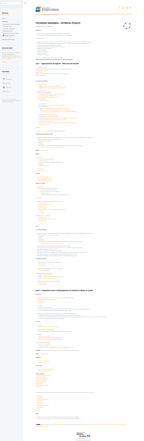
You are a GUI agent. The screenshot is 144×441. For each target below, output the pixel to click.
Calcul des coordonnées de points (44, 180)
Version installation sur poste (45, 204)
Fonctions (39, 403)
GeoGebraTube (40, 302)
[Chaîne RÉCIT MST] (127, 8)
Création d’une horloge (41, 381)
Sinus (40, 270)
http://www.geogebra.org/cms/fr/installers (53, 86)
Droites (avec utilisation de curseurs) (46, 159)
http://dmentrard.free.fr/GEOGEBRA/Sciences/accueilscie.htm (57, 110)
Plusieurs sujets (39, 383)
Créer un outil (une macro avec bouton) (45, 369)
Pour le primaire (40, 407)
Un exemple (70, 347)
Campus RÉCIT (8, 87)
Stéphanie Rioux (16, 55)
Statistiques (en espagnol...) (43, 405)
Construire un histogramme (44, 343)
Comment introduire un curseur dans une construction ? (52, 147)
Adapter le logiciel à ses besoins (44, 370)
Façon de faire (40, 186)
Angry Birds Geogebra (41, 377)
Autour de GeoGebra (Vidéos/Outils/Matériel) (47, 299)
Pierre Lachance (12, 57)
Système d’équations (43, 160)
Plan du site (19, 100)
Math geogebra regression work (43, 375)
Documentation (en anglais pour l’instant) (47, 218)
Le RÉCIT (7, 91)
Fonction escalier (40, 170)
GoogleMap (47, 193)
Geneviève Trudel (5, 57)
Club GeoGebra (40, 301)
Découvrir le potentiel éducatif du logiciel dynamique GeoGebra (52, 119)
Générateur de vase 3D (7, 31)
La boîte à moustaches (43, 345)
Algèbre (38, 402)
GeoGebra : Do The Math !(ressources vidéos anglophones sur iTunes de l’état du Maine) (58, 122)
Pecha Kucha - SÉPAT (7, 26)
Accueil (37, 14)
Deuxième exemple (43, 284)
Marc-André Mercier (7, 58)
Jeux (38, 410)
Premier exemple (42, 282)
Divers (38, 408)
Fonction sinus (40, 168)
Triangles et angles (44, 150)
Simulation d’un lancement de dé (44, 178)
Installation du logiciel (41, 84)
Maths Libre (38, 386)
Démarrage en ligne (41, 90)
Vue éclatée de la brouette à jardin (10, 33)
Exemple (60, 139)
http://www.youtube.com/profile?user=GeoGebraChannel (65, 117)
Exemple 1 (42, 211)
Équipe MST (4, 61)
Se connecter (4, 101)
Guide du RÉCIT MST (43, 103)
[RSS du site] (130, 8)
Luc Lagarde (18, 57)
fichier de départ (47, 140)
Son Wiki (47, 116)
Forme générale (42, 263)
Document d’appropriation (43, 176)
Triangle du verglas (44, 353)
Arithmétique (40, 395)
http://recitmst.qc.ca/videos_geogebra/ (55, 105)
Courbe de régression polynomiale (50, 278)
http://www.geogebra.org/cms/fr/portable (56, 87)
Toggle (25, 3)
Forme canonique (42, 265)
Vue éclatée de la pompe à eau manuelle (11, 24)
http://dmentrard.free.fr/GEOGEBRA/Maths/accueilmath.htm (56, 108)
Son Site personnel (54, 116)
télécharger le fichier (51, 249)
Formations (41, 14)
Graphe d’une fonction (47, 274)
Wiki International (42, 98)
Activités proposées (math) (42, 385)
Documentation (42, 206)
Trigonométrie (40, 400)
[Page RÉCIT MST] (119, 8)
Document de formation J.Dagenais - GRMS (48, 97)
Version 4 (38, 70)
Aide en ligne (39, 197)
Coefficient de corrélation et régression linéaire (53, 276)
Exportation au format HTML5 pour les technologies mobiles (52, 209)
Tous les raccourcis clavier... (44, 124)
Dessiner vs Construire (42, 131)
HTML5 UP (9, 101)
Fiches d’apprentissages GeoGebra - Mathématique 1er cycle (52, 94)
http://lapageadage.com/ (51, 114)
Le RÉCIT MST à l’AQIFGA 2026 (9, 28)
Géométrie (39, 397)
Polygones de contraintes (44, 165)
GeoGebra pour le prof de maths (46, 121)
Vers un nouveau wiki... (45, 100)
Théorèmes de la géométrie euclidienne (50, 326)
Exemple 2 (42, 212)
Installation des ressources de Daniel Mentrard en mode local (53, 111)
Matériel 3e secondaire (41, 380)
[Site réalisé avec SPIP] (12, 101)
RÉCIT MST (60, 424)
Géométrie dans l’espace (42, 399)
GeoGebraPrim (39, 72)
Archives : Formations (9, 35)
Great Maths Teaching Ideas (42, 378)
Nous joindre (8, 83)
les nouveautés (44, 70)
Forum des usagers (43, 207)
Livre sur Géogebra (43, 95)
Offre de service (9, 79)
